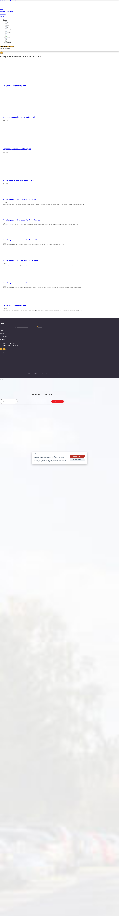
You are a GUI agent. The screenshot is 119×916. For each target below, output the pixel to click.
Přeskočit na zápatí (18, 0)
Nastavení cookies (77, 459)
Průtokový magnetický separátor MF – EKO (20, 240)
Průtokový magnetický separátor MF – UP (19, 199)
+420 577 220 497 (9, 343)
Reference (3, 14)
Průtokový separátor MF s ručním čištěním (19, 180)
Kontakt (2, 16)
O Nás (36, 327)
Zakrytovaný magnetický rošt (14, 85)
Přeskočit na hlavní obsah (6, 0)
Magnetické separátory (6, 11)
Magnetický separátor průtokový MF (17, 149)
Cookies (40, 327)
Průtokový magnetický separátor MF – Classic (21, 260)
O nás (1, 9)
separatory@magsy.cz (10, 345)
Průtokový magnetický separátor (16, 283)
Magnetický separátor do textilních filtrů (19, 117)
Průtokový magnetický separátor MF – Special (21, 220)
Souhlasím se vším (77, 456)
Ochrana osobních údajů (22, 327)
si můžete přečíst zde (50, 461)
